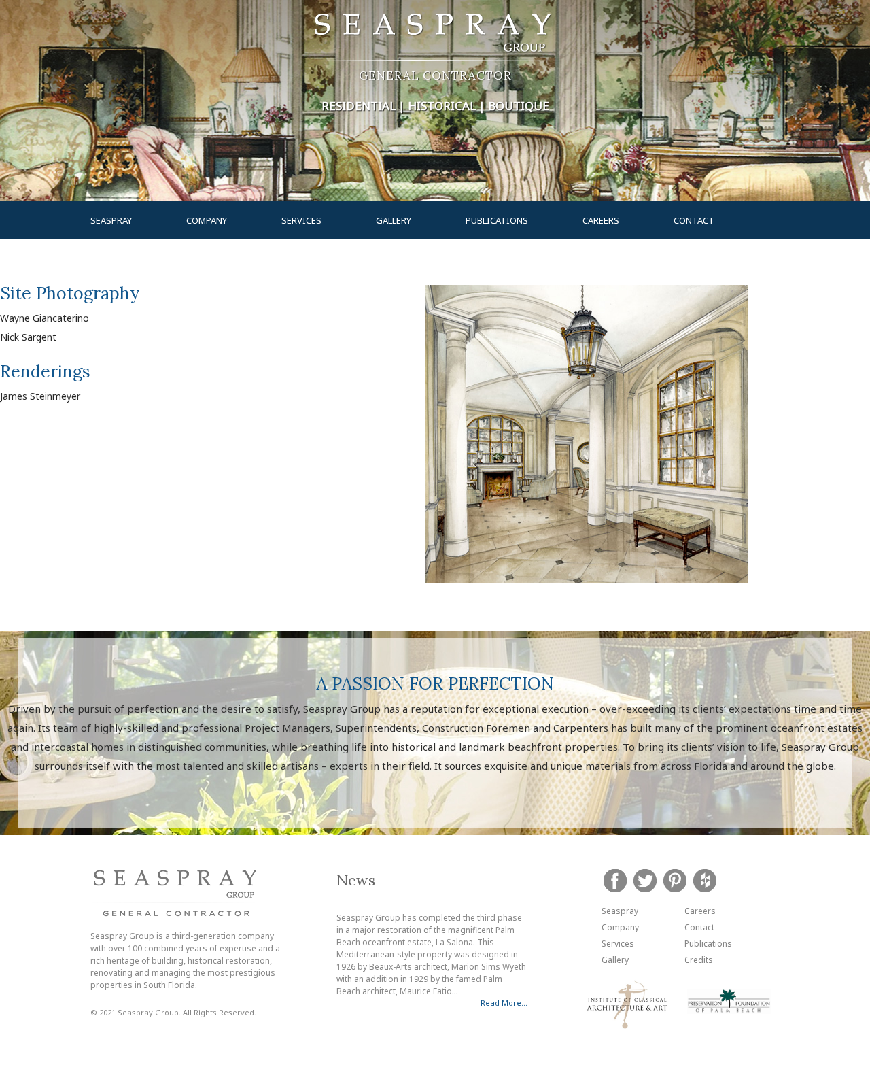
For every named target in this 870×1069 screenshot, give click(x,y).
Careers (600, 220)
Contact (694, 220)
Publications (497, 220)
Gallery (393, 220)
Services (301, 220)
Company (206, 220)
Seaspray (111, 220)
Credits (698, 960)
